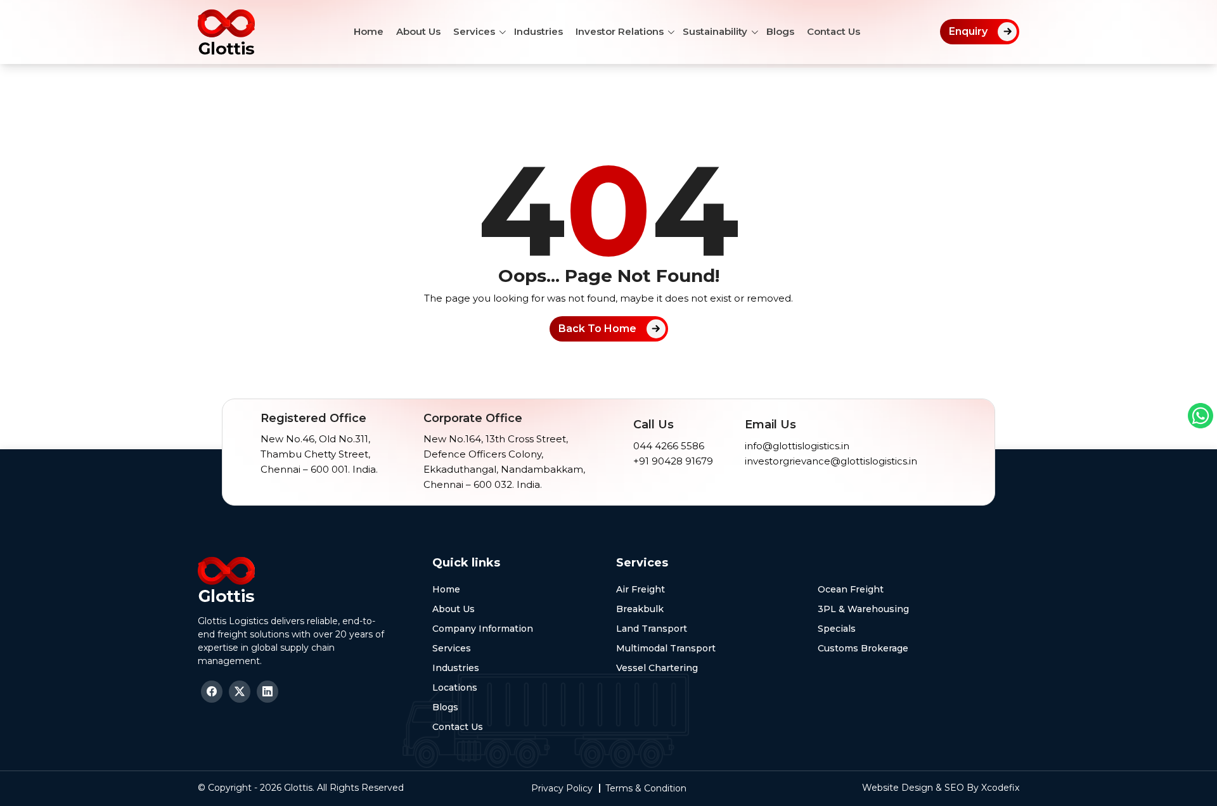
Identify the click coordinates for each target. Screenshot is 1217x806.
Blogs (780, 31)
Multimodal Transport (666, 648)
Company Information (482, 628)
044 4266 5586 (668, 446)
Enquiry (968, 31)
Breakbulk (640, 609)
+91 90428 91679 (673, 461)
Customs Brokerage (863, 648)
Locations (454, 687)
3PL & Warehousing (863, 609)
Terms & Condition (645, 788)
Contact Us (833, 31)
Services (474, 31)
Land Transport (651, 628)
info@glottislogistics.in (797, 446)
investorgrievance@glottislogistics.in (831, 461)
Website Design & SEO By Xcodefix (940, 787)
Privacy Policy (562, 788)
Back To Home (597, 329)
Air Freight (640, 589)
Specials (837, 628)
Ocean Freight (851, 589)
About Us (418, 31)
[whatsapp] (1200, 415)
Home (368, 31)
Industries (538, 31)
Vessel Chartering (657, 668)
